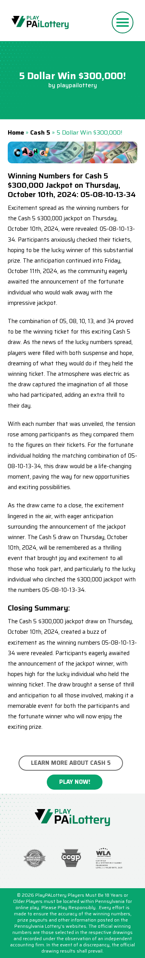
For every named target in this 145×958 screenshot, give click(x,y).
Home (16, 132)
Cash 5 (40, 132)
